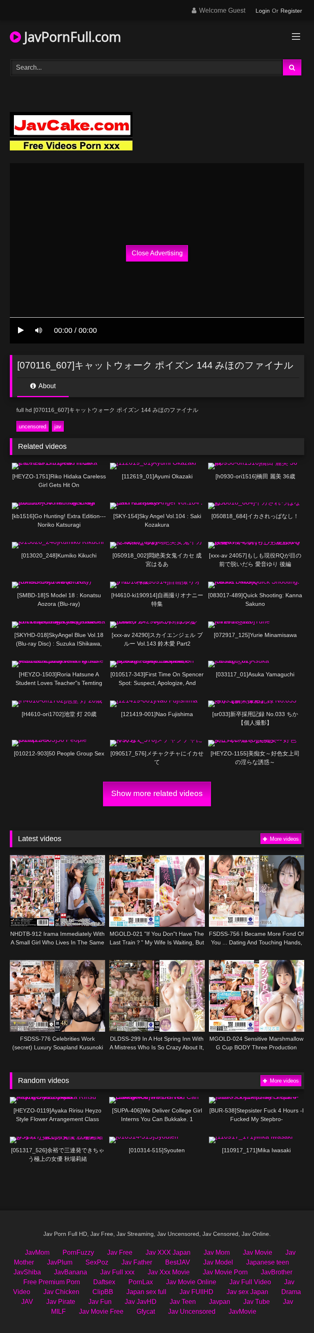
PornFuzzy (78, 1252)
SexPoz (96, 1262)
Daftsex (104, 1281)
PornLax (140, 1281)
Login (263, 10)
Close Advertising (157, 253)
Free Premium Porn (51, 1281)
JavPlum (59, 1262)
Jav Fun (100, 1301)
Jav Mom (217, 1252)
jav (57, 426)
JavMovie (242, 1311)
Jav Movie (257, 1252)
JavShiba (27, 1272)
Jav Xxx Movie (169, 1272)
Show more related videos (157, 793)
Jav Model (218, 1262)
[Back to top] (289, 1309)
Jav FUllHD (196, 1291)
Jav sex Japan (247, 1291)
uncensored (32, 426)
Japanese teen (267, 1262)
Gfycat (146, 1311)
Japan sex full (146, 1291)
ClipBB (102, 1291)
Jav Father (136, 1262)
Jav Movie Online (191, 1281)
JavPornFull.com (71, 36)
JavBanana (70, 1272)
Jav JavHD (141, 1301)
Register (291, 10)
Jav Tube (256, 1301)
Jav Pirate (60, 1301)
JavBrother (276, 1272)
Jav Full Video (250, 1281)
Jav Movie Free (101, 1311)
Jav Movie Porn (225, 1272)
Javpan (219, 1301)
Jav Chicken (61, 1291)
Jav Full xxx (117, 1272)
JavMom (37, 1252)
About (46, 385)
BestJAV (177, 1262)
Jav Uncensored (191, 1311)
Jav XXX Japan (168, 1252)
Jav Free (119, 1252)
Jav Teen (183, 1301)
